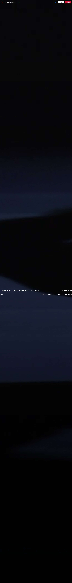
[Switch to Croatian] (56, 2)
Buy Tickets (68, 2)
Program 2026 (61, 2)
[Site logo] (8, 2)
